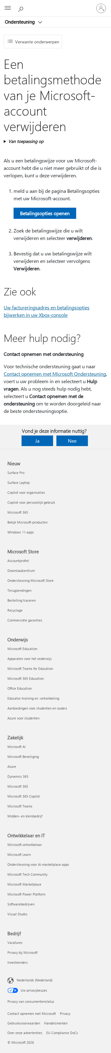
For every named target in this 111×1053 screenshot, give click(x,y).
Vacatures (15, 942)
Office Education (19, 688)
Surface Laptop (18, 482)
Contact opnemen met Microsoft (31, 1013)
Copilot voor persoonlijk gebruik (31, 502)
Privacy (65, 1013)
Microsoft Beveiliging (23, 756)
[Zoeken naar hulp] (21, 8)
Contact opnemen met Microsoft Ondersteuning (55, 373)
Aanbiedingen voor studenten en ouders (37, 708)
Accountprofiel (18, 560)
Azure (11, 766)
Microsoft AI (16, 746)
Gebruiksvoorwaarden (23, 1023)
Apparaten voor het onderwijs (29, 658)
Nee (72, 440)
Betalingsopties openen (45, 213)
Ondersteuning (20, 22)
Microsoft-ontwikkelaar (24, 844)
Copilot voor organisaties (26, 492)
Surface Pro (15, 472)
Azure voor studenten (23, 718)
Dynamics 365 (17, 776)
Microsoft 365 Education (25, 678)
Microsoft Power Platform (26, 894)
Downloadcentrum (21, 570)
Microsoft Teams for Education (30, 668)
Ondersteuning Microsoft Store (30, 580)
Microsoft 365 (17, 512)
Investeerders (17, 962)
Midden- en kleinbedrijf (24, 816)
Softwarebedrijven (21, 904)
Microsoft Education (22, 648)
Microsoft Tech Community (27, 874)
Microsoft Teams (19, 806)
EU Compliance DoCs (62, 1032)
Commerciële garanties (24, 620)
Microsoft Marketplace (24, 884)
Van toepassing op (25, 141)
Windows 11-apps (20, 532)
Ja (37, 440)
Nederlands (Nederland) (34, 980)
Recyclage (15, 610)
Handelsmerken (56, 1023)
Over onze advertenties (24, 1032)
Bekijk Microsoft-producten (27, 522)
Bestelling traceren (21, 600)
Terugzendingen (19, 590)
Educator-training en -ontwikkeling (33, 698)
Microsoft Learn (19, 854)
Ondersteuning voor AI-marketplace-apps (38, 864)
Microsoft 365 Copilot (23, 796)
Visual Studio (17, 914)
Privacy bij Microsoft (22, 952)
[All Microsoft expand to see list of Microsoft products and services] (7, 8)
